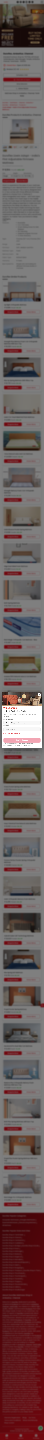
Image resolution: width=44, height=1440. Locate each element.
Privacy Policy (26, 745)
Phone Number (8, 719)
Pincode (6, 725)
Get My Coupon (22, 740)
